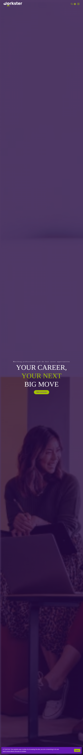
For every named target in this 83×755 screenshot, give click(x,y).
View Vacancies (41, 392)
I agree (77, 750)
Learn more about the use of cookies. (14, 751)
